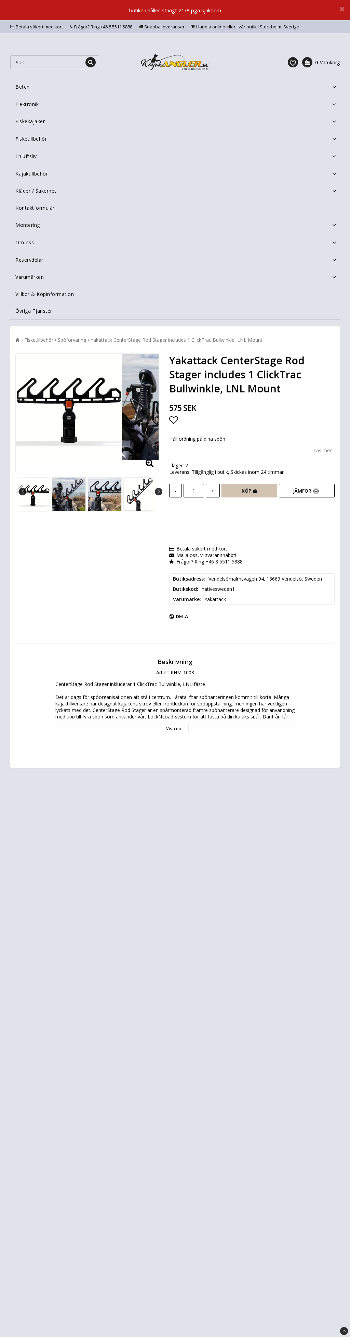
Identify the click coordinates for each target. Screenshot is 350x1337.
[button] (293, 62)
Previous (22, 491)
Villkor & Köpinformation (44, 294)
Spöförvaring (72, 340)
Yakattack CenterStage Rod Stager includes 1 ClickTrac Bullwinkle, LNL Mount (176, 340)
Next (158, 491)
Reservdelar (29, 260)
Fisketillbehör (31, 138)
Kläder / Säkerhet (35, 190)
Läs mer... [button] (324, 450)
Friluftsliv (26, 156)
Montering (27, 225)
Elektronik (27, 104)
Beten (22, 86)
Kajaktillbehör (31, 173)
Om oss (24, 242)
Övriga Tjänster (33, 311)
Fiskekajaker (30, 121)
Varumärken (29, 277)
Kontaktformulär (35, 208)
